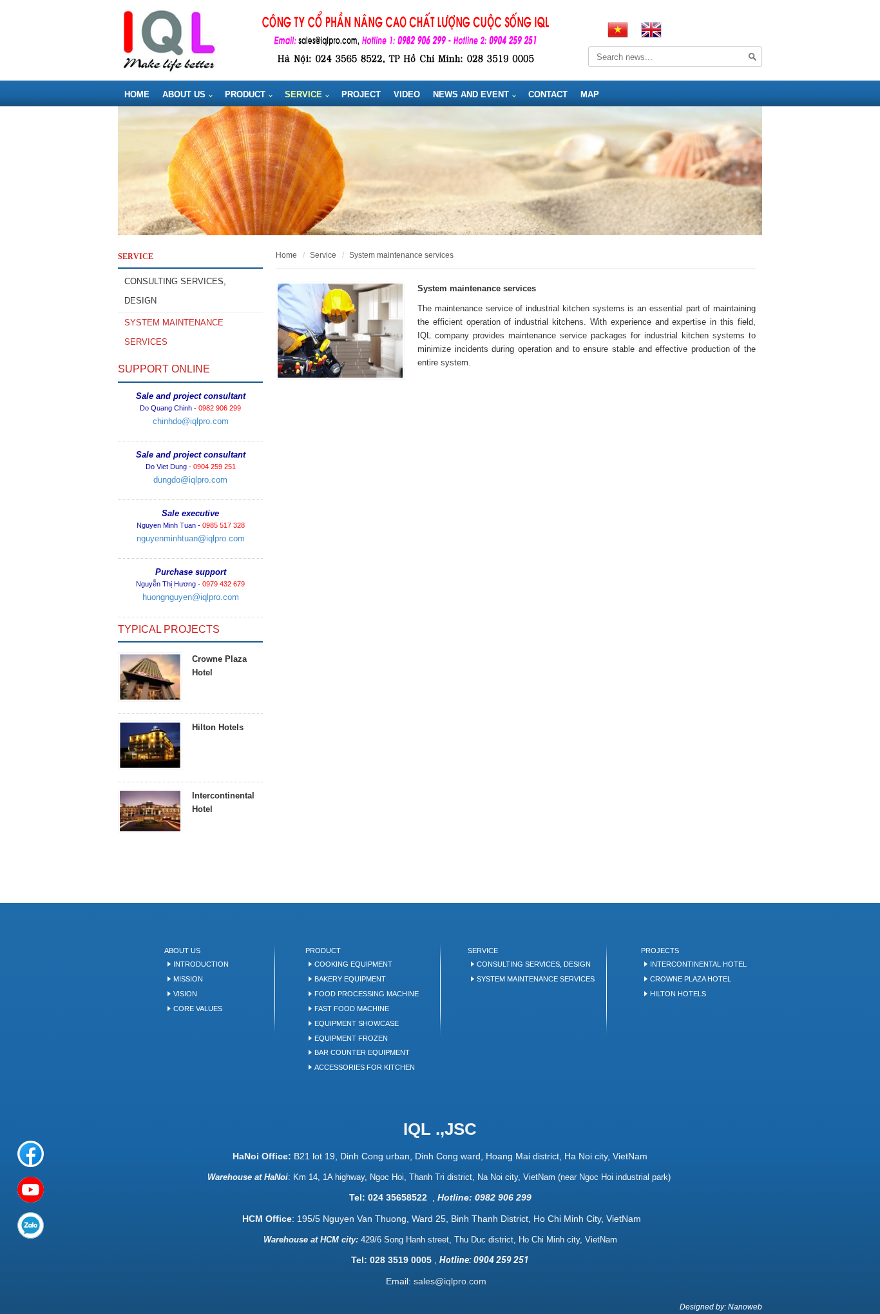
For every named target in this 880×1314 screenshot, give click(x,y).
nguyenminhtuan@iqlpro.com (191, 538)
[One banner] (440, 170)
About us (184, 94)
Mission (188, 979)
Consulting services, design (175, 290)
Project (361, 94)
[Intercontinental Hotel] (150, 811)
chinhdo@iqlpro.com (191, 421)
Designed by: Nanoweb (721, 1306)
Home (136, 94)
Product (245, 94)
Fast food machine (351, 1008)
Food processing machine (366, 994)
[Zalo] (30, 1225)
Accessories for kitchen (364, 1067)
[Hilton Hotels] (150, 745)
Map (589, 94)
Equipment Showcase (356, 1023)
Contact (548, 94)
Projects (660, 950)
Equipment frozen (351, 1038)
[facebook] (30, 1154)
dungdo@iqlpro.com (190, 480)
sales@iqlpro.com (450, 1281)
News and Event (471, 94)
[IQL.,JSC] (169, 39)
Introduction (201, 964)
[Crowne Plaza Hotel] (150, 677)
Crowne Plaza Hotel (690, 979)
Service (303, 94)
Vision (185, 994)
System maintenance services (174, 332)
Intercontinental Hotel (698, 964)
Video (407, 94)
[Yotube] (30, 1190)
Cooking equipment (353, 964)
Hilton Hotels (218, 727)
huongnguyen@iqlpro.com (190, 597)
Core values (197, 1008)
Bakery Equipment (350, 979)
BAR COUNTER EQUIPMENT (362, 1052)
